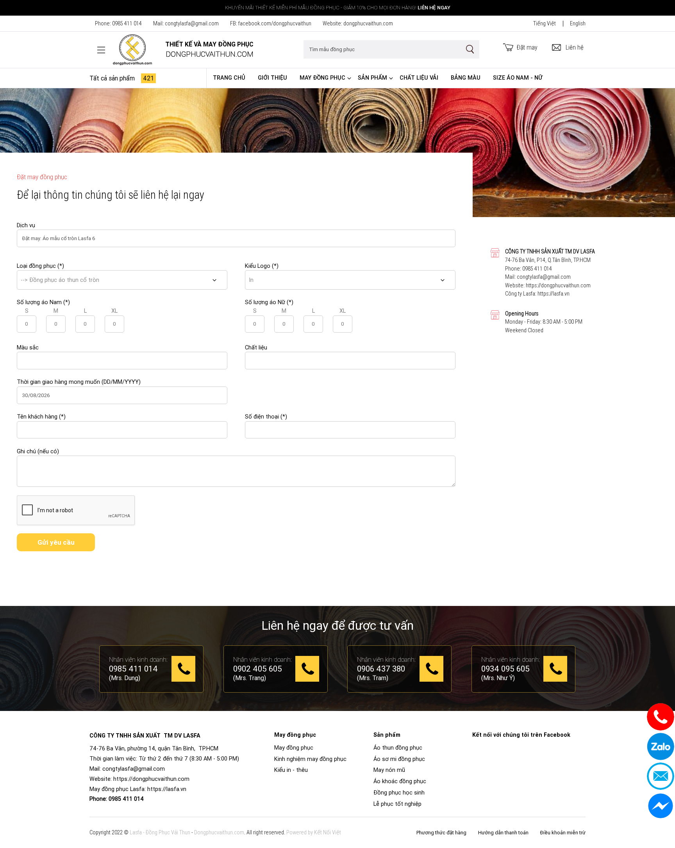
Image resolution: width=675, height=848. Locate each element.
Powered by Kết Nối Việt (313, 832)
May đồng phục (322, 77)
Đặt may (527, 47)
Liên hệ (575, 47)
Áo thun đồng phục (397, 747)
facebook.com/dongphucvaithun (274, 23)
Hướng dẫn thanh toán (503, 832)
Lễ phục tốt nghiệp (397, 803)
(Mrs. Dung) (124, 678)
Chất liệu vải (419, 77)
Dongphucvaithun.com (219, 832)
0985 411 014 (127, 23)
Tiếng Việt (544, 23)
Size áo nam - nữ (518, 77)
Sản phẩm (372, 77)
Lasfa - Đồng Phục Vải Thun (160, 832)
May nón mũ (389, 769)
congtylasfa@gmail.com (192, 23)
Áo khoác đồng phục (399, 781)
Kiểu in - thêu (291, 769)
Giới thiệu (272, 77)
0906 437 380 (381, 669)
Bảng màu (465, 77)
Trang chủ (229, 77)
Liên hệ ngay (434, 7)
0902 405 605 (257, 669)
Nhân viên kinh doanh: (138, 659)
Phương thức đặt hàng (441, 832)
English (578, 23)
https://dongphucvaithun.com (558, 285)
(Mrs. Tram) (372, 678)
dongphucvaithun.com (368, 23)
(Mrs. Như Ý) (498, 678)
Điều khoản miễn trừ (563, 832)
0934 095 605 (505, 669)
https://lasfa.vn (554, 293)
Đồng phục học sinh (399, 792)
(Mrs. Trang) (249, 678)
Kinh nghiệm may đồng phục (310, 758)
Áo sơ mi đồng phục (399, 758)
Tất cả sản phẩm (121, 78)
